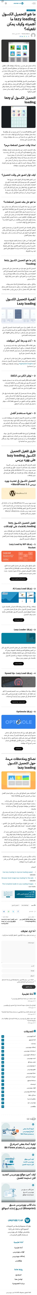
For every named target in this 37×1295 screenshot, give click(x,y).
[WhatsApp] (24, 36)
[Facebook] (29, 36)
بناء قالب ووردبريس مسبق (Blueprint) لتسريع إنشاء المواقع (19, 1206)
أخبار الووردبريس (31, 1036)
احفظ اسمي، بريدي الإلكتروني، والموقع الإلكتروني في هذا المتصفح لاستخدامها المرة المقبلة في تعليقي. (18, 981)
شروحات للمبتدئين (31, 10)
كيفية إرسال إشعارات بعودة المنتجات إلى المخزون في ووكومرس (20, 1005)
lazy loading (25, 905)
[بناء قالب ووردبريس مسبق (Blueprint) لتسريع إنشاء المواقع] (18, 1192)
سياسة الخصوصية (18, 1283)
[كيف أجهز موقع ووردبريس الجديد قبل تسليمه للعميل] (18, 1162)
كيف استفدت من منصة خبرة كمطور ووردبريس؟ (23, 999)
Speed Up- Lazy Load (18, 702)
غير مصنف (33, 1084)
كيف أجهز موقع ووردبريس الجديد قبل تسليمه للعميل (19, 1176)
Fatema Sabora (26, 34)
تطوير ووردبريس (31, 1069)
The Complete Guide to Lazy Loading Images (17, 884)
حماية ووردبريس (31, 1073)
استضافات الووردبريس (30, 1055)
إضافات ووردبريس (31, 1047)
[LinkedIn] (22, 36)
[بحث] (2, 1)
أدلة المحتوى (32, 1040)
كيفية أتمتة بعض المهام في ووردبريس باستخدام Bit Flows (20, 1145)
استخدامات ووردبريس (30, 1051)
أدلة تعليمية (18, 1247)
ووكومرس (33, 1106)
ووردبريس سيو (32, 1103)
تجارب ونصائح (32, 1062)
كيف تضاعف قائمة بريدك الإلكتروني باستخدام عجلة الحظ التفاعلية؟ (19, 1012)
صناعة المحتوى (31, 1080)
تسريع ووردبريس (31, 1066)
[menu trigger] (33, 3)
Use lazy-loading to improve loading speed (17, 872)
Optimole (18, 749)
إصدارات (33, 1044)
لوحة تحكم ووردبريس (30, 1092)
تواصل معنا (18, 1279)
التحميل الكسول (15, 905)
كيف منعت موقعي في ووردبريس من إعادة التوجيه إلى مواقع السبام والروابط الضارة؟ (19, 1019)
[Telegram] (20, 36)
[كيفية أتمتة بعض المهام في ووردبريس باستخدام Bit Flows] (18, 1132)
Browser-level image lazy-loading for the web (17, 878)
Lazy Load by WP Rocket (18, 579)
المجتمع (18, 1275)
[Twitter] (26, 36)
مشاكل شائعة (32, 1095)
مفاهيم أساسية (31, 1099)
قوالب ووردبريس (31, 1088)
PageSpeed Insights (26, 364)
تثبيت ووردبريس (31, 1058)
